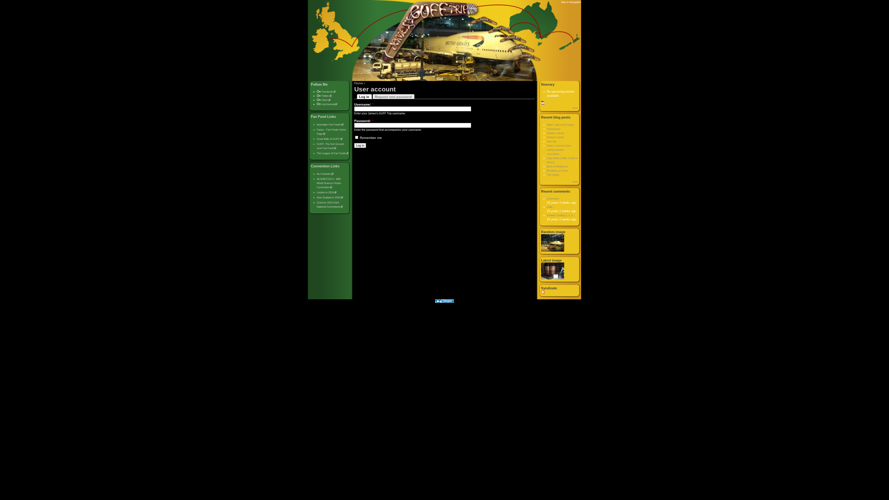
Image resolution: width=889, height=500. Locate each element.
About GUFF (501, 28)
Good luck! (553, 198)
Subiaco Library (555, 133)
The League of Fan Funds (331, 153)
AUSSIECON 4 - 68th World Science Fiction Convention (329, 183)
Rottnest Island (555, 137)
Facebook (327, 91)
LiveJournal (328, 104)
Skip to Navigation (571, 2)
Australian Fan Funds (329, 124)
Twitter (325, 95)
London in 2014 (325, 192)
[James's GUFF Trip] (444, 65)
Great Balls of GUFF (328, 139)
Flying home (553, 129)
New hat (551, 141)
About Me (513, 37)
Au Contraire (324, 173)
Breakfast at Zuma (557, 170)
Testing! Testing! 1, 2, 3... (561, 215)
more (575, 107)
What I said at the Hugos (560, 124)
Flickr (325, 100)
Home (484, 19)
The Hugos (553, 174)
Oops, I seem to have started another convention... (559, 149)
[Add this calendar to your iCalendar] (543, 103)
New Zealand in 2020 (328, 197)
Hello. (550, 207)
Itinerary (527, 55)
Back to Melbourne (557, 166)
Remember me (370, 138)
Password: (363, 121)
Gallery (521, 46)
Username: (363, 104)
